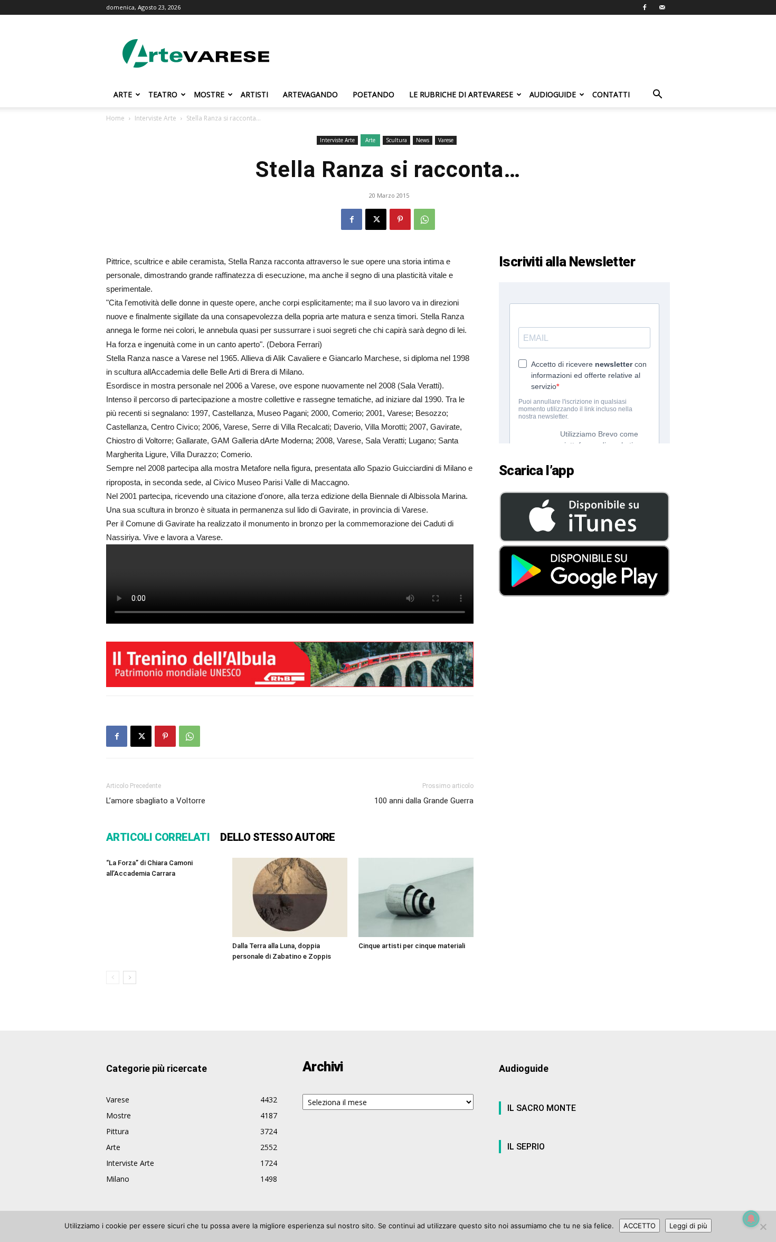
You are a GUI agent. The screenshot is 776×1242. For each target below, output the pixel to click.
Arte (370, 140)
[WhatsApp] (424, 219)
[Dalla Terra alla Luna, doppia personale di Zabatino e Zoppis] (289, 897)
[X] (375, 219)
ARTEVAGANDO (310, 94)
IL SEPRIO (526, 1147)
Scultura (396, 140)
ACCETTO (639, 1225)
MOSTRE (209, 94)
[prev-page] (112, 977)
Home (115, 118)
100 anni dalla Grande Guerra (424, 800)
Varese (445, 140)
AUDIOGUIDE (552, 94)
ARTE (122, 94)
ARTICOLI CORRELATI (158, 837)
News (422, 140)
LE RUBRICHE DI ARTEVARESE (461, 94)
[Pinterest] (400, 219)
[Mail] (662, 7)
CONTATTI (611, 94)
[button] (657, 95)
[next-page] (129, 977)
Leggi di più (688, 1225)
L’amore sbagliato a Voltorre (155, 800)
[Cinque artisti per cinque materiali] (416, 897)
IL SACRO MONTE (541, 1108)
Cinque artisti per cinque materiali (411, 946)
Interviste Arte (155, 118)
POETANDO (373, 94)
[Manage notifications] (751, 1218)
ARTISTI (254, 94)
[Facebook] (644, 7)
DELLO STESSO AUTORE (277, 837)
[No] (763, 1226)
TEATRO (162, 94)
